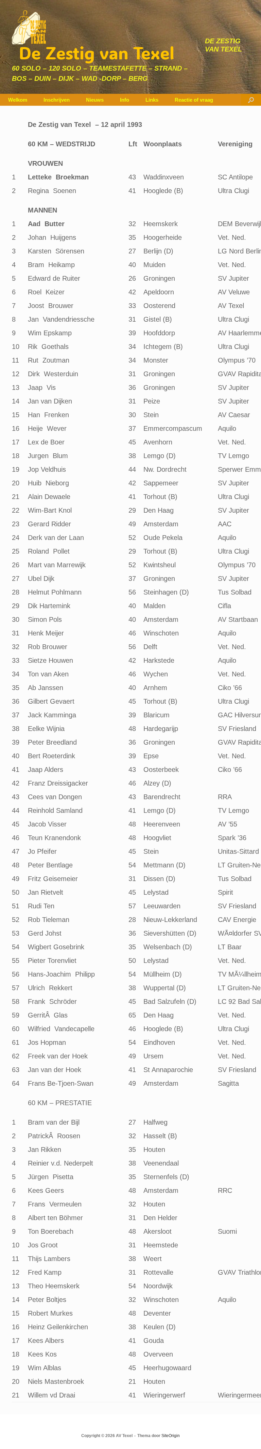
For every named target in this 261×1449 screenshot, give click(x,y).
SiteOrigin (170, 1436)
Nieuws (95, 100)
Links (151, 100)
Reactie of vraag (194, 100)
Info (124, 100)
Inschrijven (57, 100)
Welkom (17, 100)
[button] (251, 100)
